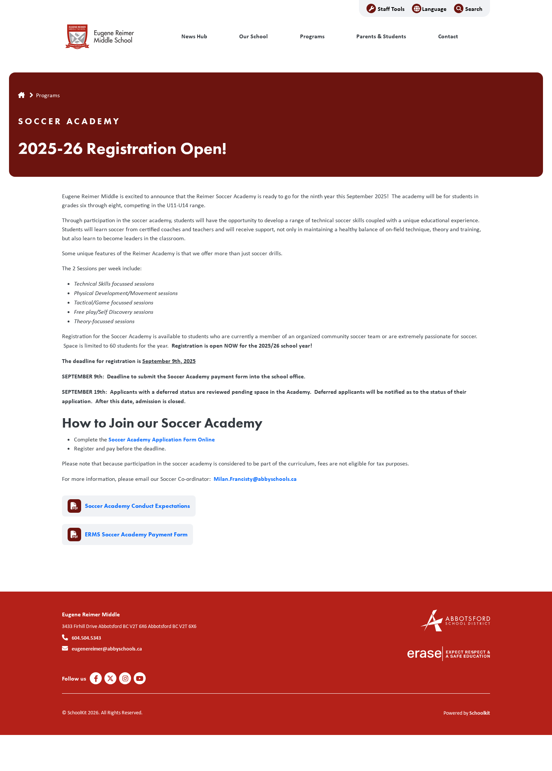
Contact (448, 36)
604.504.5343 (86, 637)
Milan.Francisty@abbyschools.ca (255, 478)
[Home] (112, 36)
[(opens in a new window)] (455, 620)
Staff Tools (391, 9)
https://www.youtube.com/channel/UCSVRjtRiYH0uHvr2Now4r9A (139, 678)
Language (434, 9)
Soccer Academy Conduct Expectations (137, 505)
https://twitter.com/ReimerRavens (110, 678)
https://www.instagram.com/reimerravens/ (125, 678)
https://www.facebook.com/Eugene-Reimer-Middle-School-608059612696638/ (96, 678)
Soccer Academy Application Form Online (162, 439)
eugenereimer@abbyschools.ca (107, 648)
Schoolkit (479, 712)
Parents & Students (381, 36)
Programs (312, 36)
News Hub (194, 36)
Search (474, 9)
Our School (253, 36)
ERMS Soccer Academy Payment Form (136, 534)
